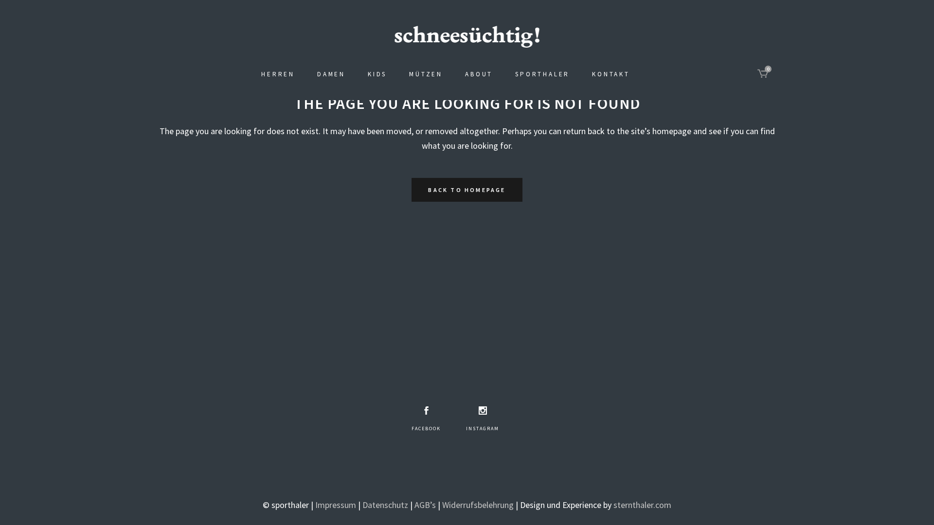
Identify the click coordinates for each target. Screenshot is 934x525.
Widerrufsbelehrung (478, 504)
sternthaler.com (642, 504)
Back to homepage (466, 189)
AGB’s (425, 504)
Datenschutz (385, 504)
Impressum (335, 504)
